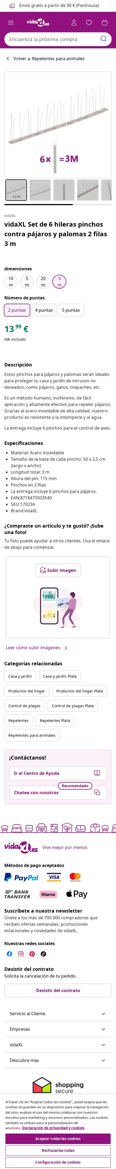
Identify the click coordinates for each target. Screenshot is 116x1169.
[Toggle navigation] (10, 22)
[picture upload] (58, 607)
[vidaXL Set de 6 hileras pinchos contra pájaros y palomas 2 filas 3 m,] (58, 125)
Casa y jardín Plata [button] (60, 676)
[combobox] (58, 39)
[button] (53, 6)
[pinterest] (32, 954)
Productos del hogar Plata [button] (79, 691)
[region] (58, 1131)
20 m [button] (43, 281)
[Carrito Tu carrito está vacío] (104, 23)
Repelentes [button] (18, 720)
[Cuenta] (74, 23)
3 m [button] (59, 281)
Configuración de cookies (57, 1162)
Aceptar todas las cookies (57, 1138)
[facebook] (9, 954)
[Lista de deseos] (89, 23)
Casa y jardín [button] (20, 676)
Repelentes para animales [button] (32, 735)
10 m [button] (10, 281)
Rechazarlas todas (58, 1150)
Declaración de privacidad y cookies (53, 1128)
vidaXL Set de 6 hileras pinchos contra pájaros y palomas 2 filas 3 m (55, 234)
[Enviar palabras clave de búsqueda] (103, 38)
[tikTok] (43, 954)
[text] (16, 330)
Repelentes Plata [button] (55, 720)
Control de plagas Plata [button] (73, 705)
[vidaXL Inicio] (38, 23)
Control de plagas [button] (24, 705)
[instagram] (20, 954)
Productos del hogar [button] (26, 691)
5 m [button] (27, 281)
